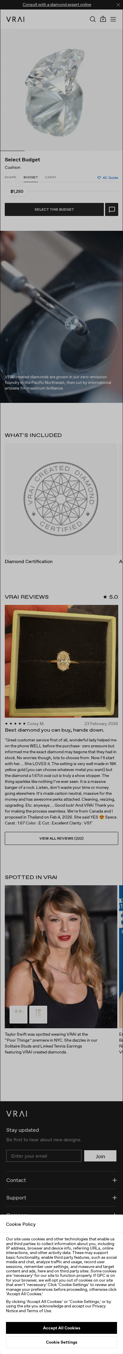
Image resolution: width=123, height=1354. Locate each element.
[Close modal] (61, 677)
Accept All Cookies (61, 1328)
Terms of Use (39, 1311)
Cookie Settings (61, 1342)
